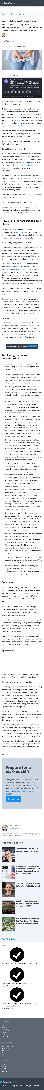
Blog (12, 14)
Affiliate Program (6, 1030)
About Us (4, 1025)
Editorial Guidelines (7, 1046)
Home (4, 14)
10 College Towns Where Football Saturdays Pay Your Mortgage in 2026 (28, 903)
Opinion (22, 14)
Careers (4, 1034)
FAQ (3, 1055)
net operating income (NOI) (22, 269)
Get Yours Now (13, 799)
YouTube (4, 1069)
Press (3, 1028)
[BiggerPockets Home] (9, 3)
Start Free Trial (7, 1008)
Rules (3, 1050)
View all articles (8, 939)
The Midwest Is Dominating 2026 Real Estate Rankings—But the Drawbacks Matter (28, 920)
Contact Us (5, 1036)
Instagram (4, 1071)
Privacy (4, 1053)
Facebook (4, 1064)
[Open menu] (40, 3)
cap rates (19, 232)
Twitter (4, 1067)
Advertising (5, 1032)
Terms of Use (5, 1048)
